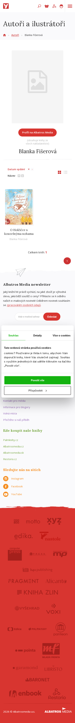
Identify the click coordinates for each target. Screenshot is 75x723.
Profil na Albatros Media (37, 132)
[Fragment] (23, 581)
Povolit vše (37, 380)
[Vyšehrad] (27, 608)
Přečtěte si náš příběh (16, 420)
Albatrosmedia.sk (13, 452)
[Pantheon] (60, 629)
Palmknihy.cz (10, 440)
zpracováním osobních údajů (24, 305)
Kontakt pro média (14, 400)
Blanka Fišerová (18, 239)
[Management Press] (60, 554)
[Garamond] (25, 668)
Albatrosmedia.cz (13, 446)
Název (11, 175)
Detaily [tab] (37, 335)
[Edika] (23, 536)
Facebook (17, 486)
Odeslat (52, 316)
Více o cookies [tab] (61, 335)
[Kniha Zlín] (37, 592)
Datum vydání (16, 169)
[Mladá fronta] (51, 651)
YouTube (16, 494)
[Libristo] (53, 668)
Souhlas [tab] (13, 335)
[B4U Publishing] (37, 569)
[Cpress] (37, 554)
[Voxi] (53, 608)
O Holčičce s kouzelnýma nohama (18, 232)
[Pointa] (25, 651)
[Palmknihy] (37, 629)
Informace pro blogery (16, 407)
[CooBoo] (16, 521)
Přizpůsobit (35, 390)
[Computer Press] (14, 554)
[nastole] (50, 536)
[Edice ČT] (14, 629)
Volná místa (10, 413)
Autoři (15, 35)
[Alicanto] (56, 581)
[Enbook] (25, 694)
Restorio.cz (10, 459)
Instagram (17, 478)
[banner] (6, 6)
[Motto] (33, 521)
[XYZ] (54, 521)
